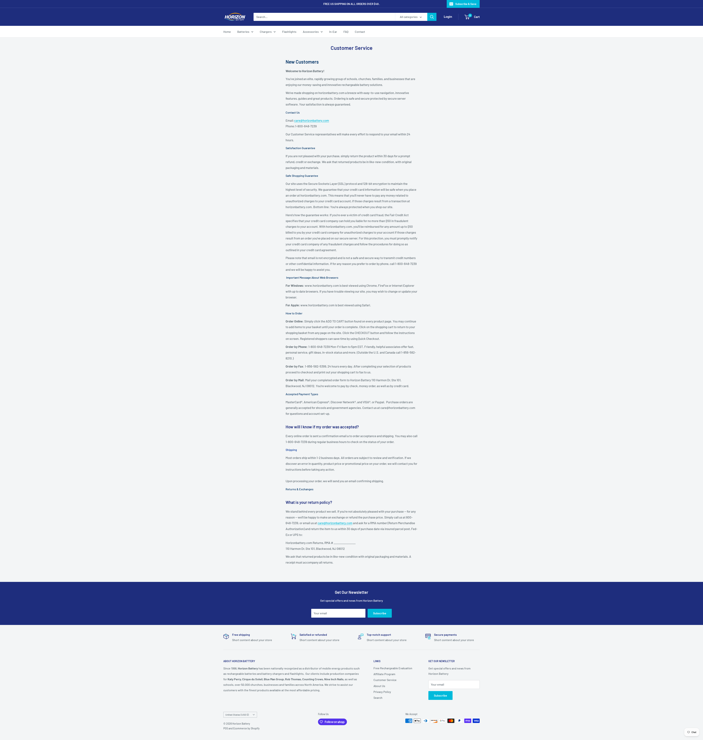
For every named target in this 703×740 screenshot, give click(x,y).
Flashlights (289, 31)
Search (377, 697)
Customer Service (385, 680)
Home (227, 31)
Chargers (266, 31)
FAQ (345, 31)
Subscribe (379, 613)
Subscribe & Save (465, 3)
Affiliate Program (384, 674)
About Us (379, 686)
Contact (360, 31)
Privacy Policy (382, 691)
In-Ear (333, 31)
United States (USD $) (237, 714)
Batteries (243, 31)
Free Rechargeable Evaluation (392, 668)
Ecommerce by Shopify (246, 728)
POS (225, 728)
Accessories (311, 31)
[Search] (431, 17)
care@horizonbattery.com (311, 120)
